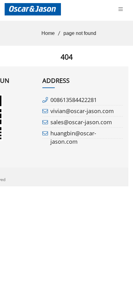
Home (48, 33)
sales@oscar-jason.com (81, 122)
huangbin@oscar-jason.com (73, 134)
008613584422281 (73, 100)
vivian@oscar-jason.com (82, 111)
